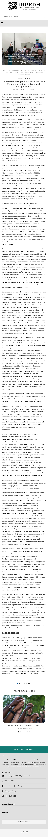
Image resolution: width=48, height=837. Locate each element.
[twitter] (4, 796)
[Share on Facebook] (22, 683)
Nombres (5, 812)
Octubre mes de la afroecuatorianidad (24, 726)
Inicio (5, 70)
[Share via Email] (29, 683)
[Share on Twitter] (24, 683)
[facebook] (7, 796)
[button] (5, 714)
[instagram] (11, 796)
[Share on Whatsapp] (26, 683)
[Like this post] (19, 683)
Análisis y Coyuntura (19, 70)
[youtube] (14, 796)
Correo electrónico (9, 804)
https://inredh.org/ (10, 791)
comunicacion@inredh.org (13, 786)
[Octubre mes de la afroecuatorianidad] (24, 709)
